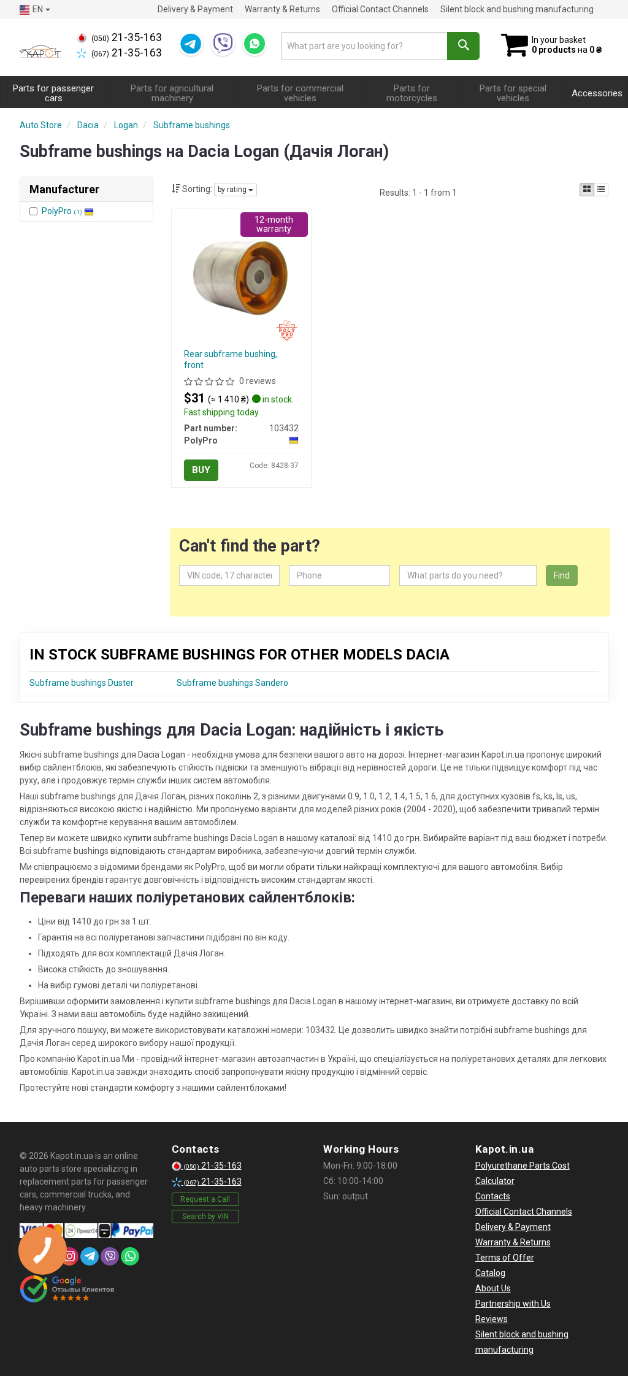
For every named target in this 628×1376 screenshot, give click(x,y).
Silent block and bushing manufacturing (517, 9)
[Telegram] (190, 43)
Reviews (491, 1319)
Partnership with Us (513, 1304)
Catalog (490, 1273)
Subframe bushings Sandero (232, 683)
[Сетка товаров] (587, 189)
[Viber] (222, 43)
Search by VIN (205, 1216)
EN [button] (38, 9)
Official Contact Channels (380, 9)
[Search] (463, 46)
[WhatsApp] (254, 43)
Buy (201, 469)
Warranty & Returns (282, 9)
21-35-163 (126, 37)
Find (562, 575)
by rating (233, 189)
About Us (493, 1288)
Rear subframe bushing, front (230, 359)
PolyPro (62, 211)
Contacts (492, 1196)
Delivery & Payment (195, 9)
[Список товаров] (601, 189)
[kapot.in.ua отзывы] (67, 1288)
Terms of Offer (504, 1258)
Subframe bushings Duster (81, 683)
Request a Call (205, 1199)
